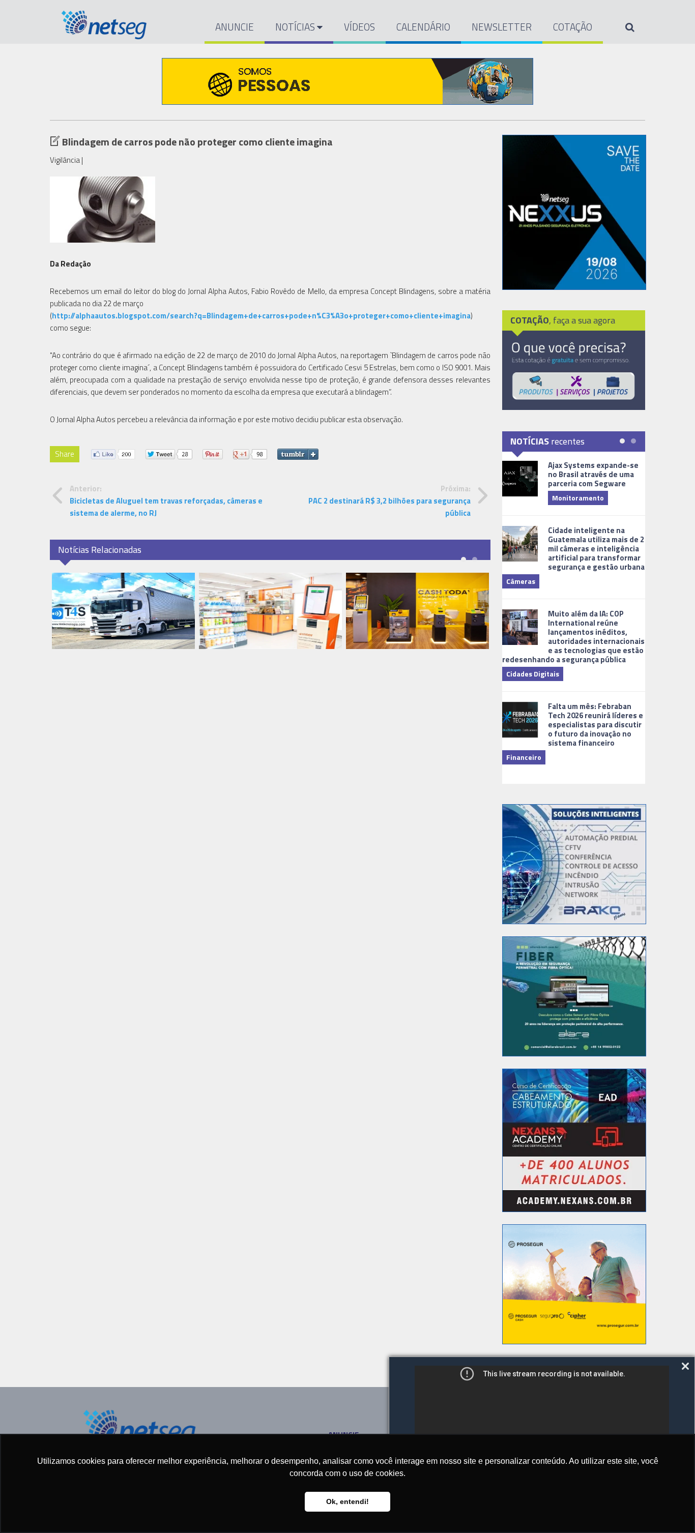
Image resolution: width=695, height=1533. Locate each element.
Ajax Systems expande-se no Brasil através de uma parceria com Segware (593, 474)
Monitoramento (578, 497)
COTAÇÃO (572, 26)
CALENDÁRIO (423, 26)
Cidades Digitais (532, 673)
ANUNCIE (234, 26)
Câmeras (520, 581)
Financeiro (523, 757)
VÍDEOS (359, 26)
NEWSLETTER (502, 26)
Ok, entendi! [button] (347, 1501)
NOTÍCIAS (296, 26)
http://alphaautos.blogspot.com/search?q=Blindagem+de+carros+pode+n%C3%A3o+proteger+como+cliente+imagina (261, 315)
